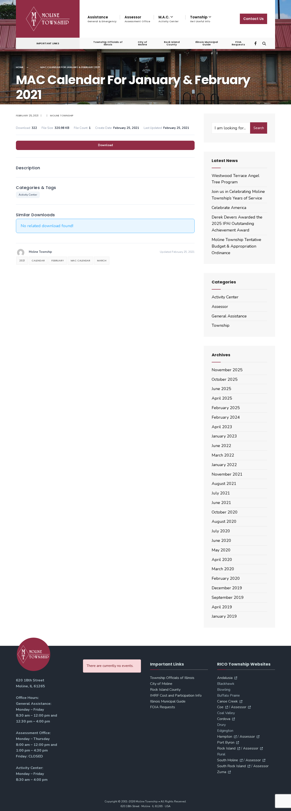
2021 (22, 260)
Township (220, 325)
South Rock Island (231, 766)
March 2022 (223, 455)
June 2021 (221, 502)
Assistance (102, 19)
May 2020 (221, 550)
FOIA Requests (238, 43)
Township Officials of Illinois (108, 43)
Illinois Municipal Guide (206, 43)
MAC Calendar (80, 260)
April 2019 (222, 607)
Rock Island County (172, 43)
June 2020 (221, 540)
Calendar (38, 260)
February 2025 (226, 407)
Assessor (137, 19)
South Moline (227, 760)
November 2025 (227, 370)
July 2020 (221, 531)
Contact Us (253, 18)
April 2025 (222, 398)
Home (19, 67)
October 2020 (225, 512)
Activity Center (28, 195)
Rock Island (226, 748)
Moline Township (61, 115)
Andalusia (225, 677)
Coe (220, 707)
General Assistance (229, 316)
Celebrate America (229, 207)
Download (105, 145)
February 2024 (226, 417)
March (101, 260)
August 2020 (224, 521)
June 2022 (221, 445)
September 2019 (228, 597)
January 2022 (224, 464)
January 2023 (224, 436)
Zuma (221, 771)
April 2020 (222, 559)
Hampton (224, 736)
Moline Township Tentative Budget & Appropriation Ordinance (236, 246)
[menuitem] (169, 19)
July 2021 (221, 493)
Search (258, 128)
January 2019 (224, 616)
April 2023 (222, 427)
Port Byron (225, 742)
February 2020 (226, 578)
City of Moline (142, 43)
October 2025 (225, 379)
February (57, 260)
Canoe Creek (227, 701)
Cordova (223, 718)
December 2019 (227, 588)
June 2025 (221, 388)
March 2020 (223, 569)
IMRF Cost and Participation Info (176, 695)
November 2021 (227, 474)
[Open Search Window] (264, 43)
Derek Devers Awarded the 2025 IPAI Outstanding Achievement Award (237, 223)
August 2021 (224, 483)
